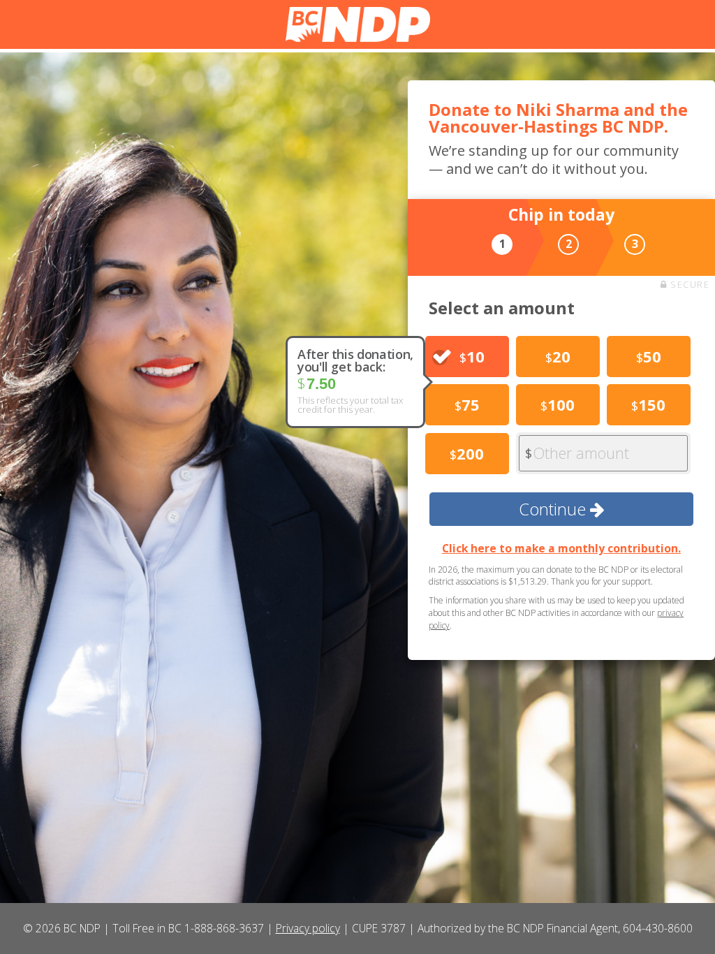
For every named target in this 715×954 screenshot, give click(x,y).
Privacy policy (308, 928)
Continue (554, 508)
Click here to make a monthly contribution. (561, 548)
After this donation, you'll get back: (355, 360)
